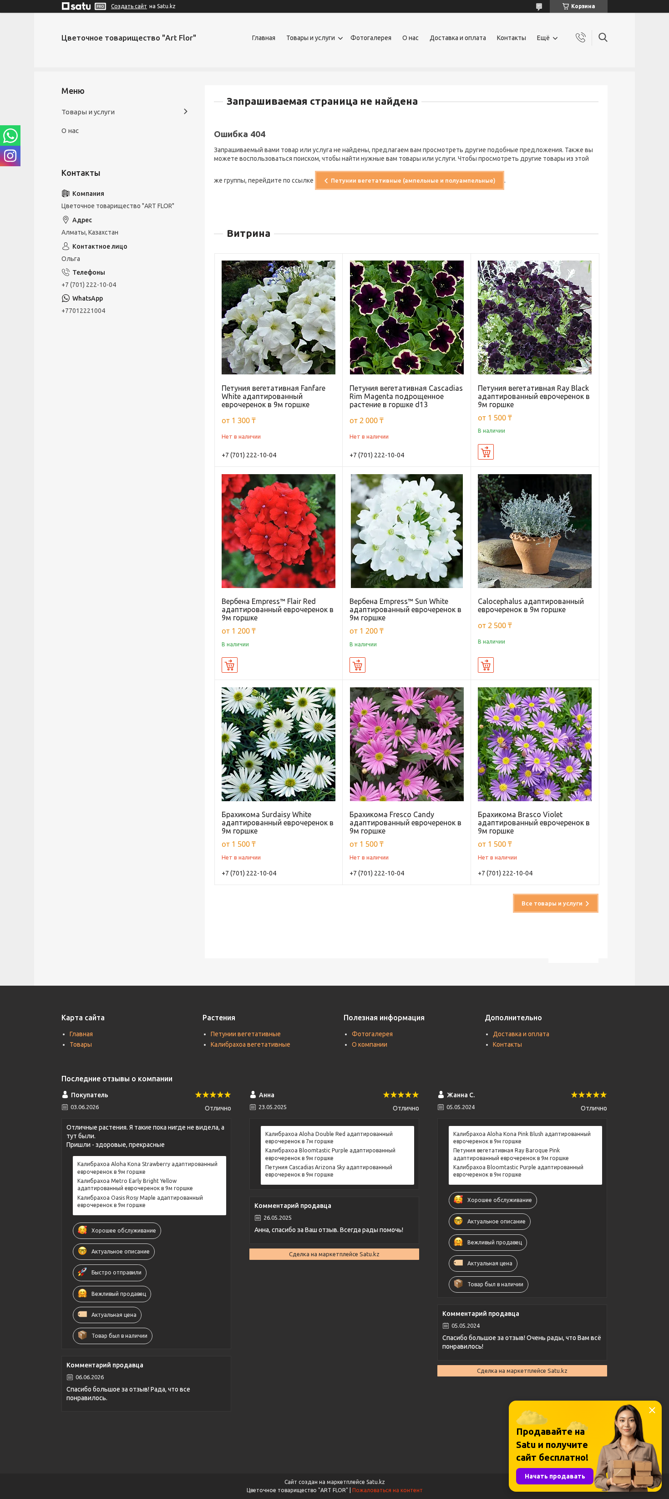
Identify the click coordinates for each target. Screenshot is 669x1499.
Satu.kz (375, 1482)
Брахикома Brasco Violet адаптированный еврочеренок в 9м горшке (534, 822)
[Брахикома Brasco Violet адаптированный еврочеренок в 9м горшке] (535, 744)
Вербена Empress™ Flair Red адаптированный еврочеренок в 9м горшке (278, 609)
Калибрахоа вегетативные (250, 1044)
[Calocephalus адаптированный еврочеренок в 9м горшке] (535, 531)
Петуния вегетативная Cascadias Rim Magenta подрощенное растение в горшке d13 (406, 396)
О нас (410, 37)
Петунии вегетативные (246, 1034)
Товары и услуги (310, 37)
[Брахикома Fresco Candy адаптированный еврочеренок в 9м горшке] (407, 744)
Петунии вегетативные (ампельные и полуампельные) (413, 180)
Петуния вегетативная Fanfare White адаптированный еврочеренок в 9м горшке (273, 396)
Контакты (511, 37)
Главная (263, 37)
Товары (81, 1044)
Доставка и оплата (458, 37)
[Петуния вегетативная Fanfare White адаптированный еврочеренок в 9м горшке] (279, 318)
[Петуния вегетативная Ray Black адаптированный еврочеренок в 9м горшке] (535, 318)
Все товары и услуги (552, 903)
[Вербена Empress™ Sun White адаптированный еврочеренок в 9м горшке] (407, 531)
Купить (486, 452)
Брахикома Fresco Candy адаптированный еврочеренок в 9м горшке (405, 822)
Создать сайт (129, 6)
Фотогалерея (370, 37)
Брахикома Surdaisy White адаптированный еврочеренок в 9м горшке (278, 822)
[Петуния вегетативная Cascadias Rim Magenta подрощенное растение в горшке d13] (407, 318)
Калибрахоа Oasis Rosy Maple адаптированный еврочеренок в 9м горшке (140, 1201)
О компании (369, 1044)
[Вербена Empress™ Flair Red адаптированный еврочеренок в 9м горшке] (279, 531)
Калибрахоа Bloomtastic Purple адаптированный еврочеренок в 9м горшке (330, 1154)
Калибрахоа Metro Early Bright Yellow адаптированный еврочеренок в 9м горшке (135, 1184)
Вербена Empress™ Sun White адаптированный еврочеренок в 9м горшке (405, 609)
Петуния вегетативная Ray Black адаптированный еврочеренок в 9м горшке (534, 396)
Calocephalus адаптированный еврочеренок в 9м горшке (531, 605)
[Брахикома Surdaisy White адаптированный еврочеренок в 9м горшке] (279, 744)
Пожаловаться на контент (387, 1490)
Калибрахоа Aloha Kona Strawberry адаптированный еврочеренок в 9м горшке (147, 1167)
